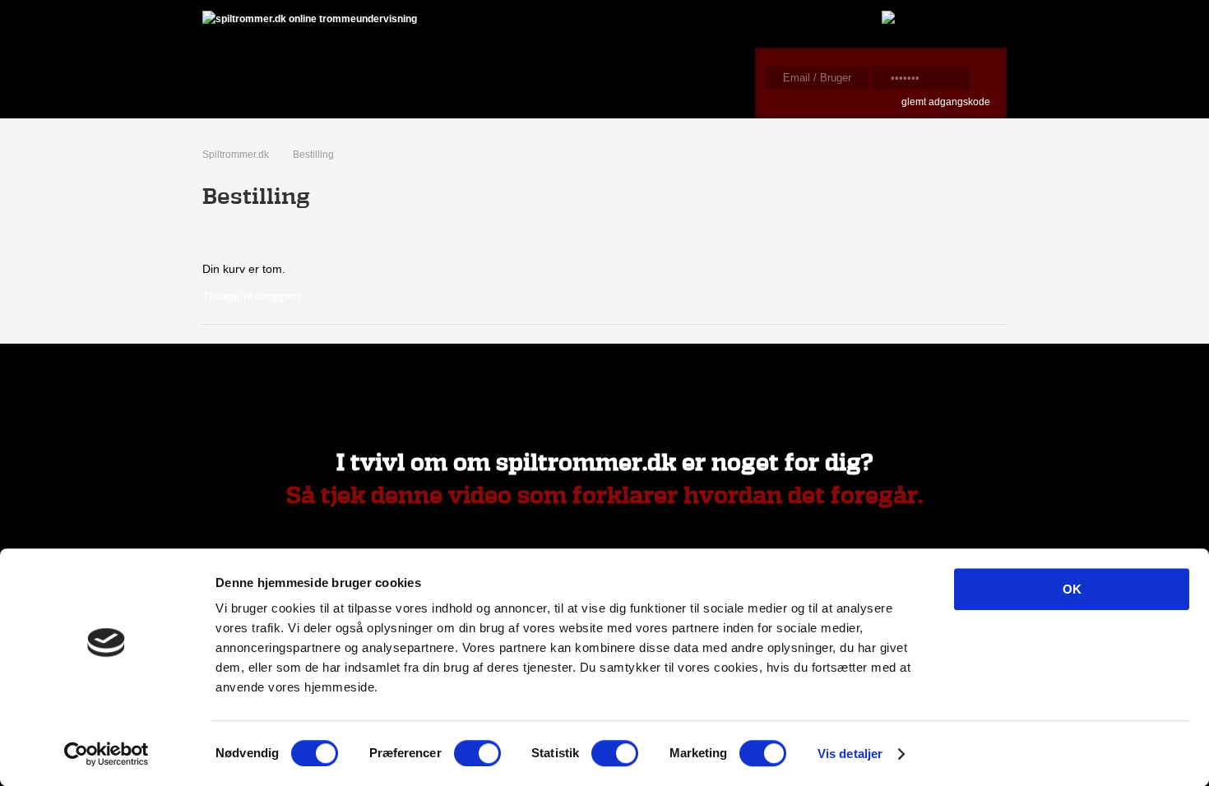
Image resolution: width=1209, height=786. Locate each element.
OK (1072, 589)
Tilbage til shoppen (251, 296)
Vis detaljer (850, 754)
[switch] (477, 753)
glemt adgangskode (945, 102)
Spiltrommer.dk (235, 154)
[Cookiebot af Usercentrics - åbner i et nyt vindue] (106, 754)
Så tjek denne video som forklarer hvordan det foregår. (604, 496)
